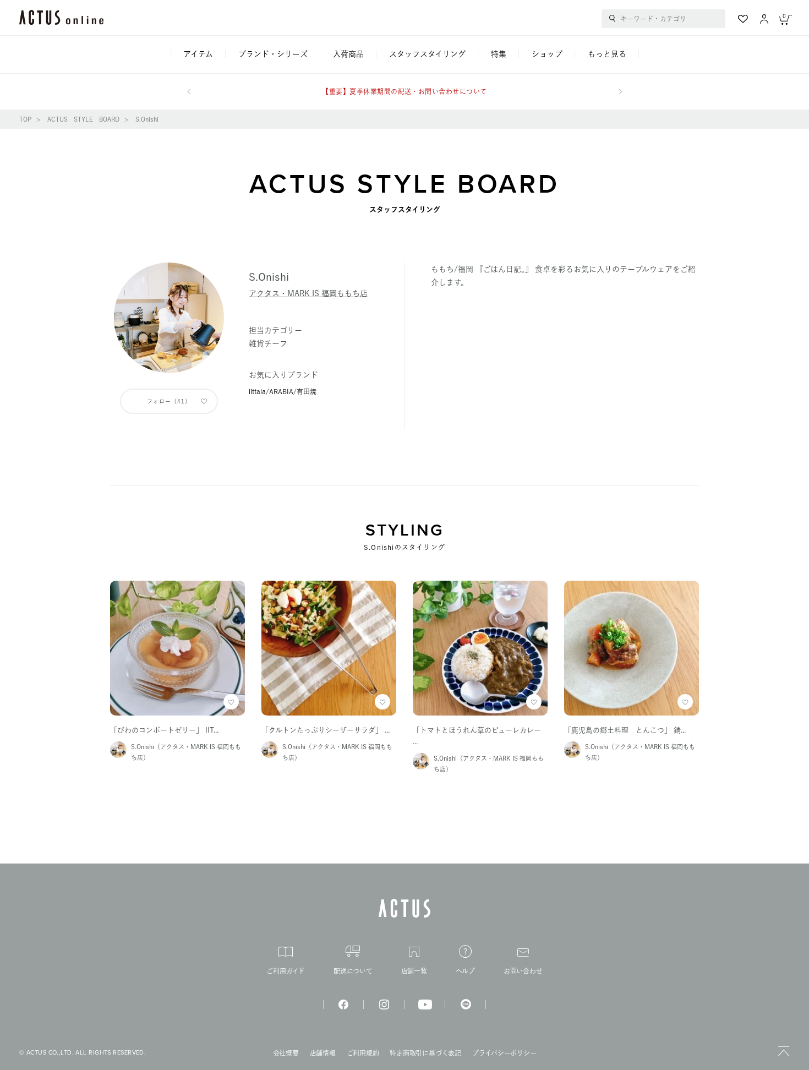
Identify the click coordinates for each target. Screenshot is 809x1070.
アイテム (198, 54)
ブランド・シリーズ (273, 54)
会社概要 (286, 1053)
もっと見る (607, 54)
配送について (353, 971)
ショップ (547, 54)
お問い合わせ (523, 971)
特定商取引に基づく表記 (425, 1053)
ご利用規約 (363, 1053)
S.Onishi (146, 119)
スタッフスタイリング (427, 54)
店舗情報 (323, 1053)
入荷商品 (348, 54)
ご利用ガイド (285, 971)
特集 (498, 54)
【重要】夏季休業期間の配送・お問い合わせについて (404, 91)
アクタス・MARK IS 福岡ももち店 (308, 293)
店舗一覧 (414, 971)
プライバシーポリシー (504, 1053)
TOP (25, 119)
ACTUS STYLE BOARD (83, 119)
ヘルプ (465, 971)
